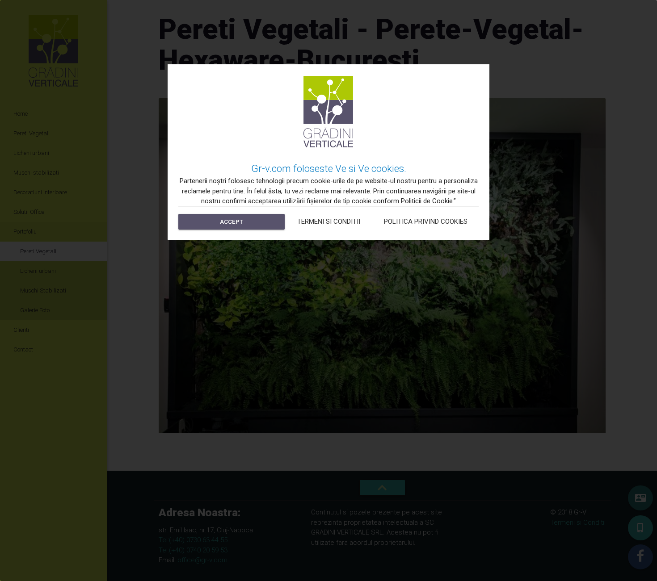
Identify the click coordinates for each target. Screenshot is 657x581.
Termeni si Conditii (328, 221)
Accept (231, 221)
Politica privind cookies (425, 221)
